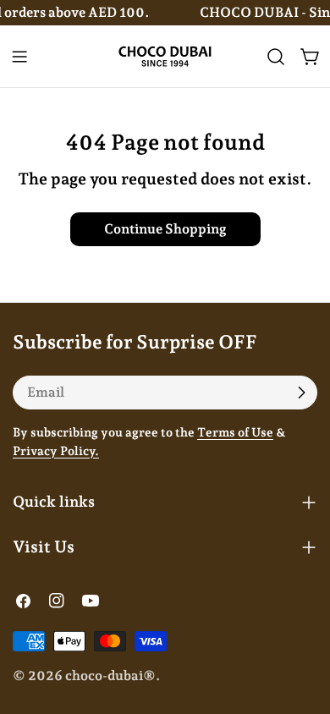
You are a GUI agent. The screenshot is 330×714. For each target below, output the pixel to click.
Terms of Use (235, 432)
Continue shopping (165, 229)
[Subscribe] (301, 392)
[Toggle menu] (19, 57)
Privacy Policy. (56, 450)
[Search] (276, 57)
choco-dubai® (110, 675)
